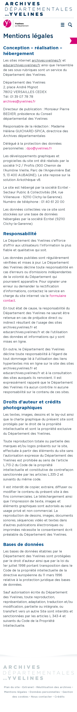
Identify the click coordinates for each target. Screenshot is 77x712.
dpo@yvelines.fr (39, 148)
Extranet (28, 687)
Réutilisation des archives (53, 687)
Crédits (59, 697)
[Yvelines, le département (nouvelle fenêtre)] (16, 24)
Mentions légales (15, 692)
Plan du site (12, 687)
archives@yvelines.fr (19, 101)
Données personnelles (45, 692)
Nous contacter (41, 697)
